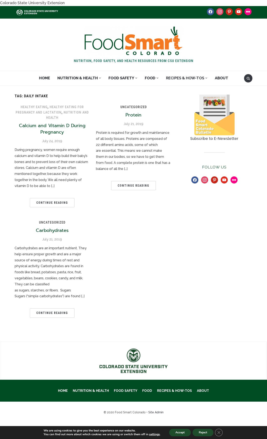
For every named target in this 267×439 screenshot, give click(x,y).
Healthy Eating (34, 107)
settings (154, 434)
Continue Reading (52, 202)
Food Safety (121, 78)
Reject (203, 432)
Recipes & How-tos (185, 78)
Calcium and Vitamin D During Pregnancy (52, 128)
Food (150, 78)
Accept (180, 432)
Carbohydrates (52, 230)
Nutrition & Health (77, 78)
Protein (133, 114)
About (221, 78)
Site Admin (156, 412)
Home (44, 78)
